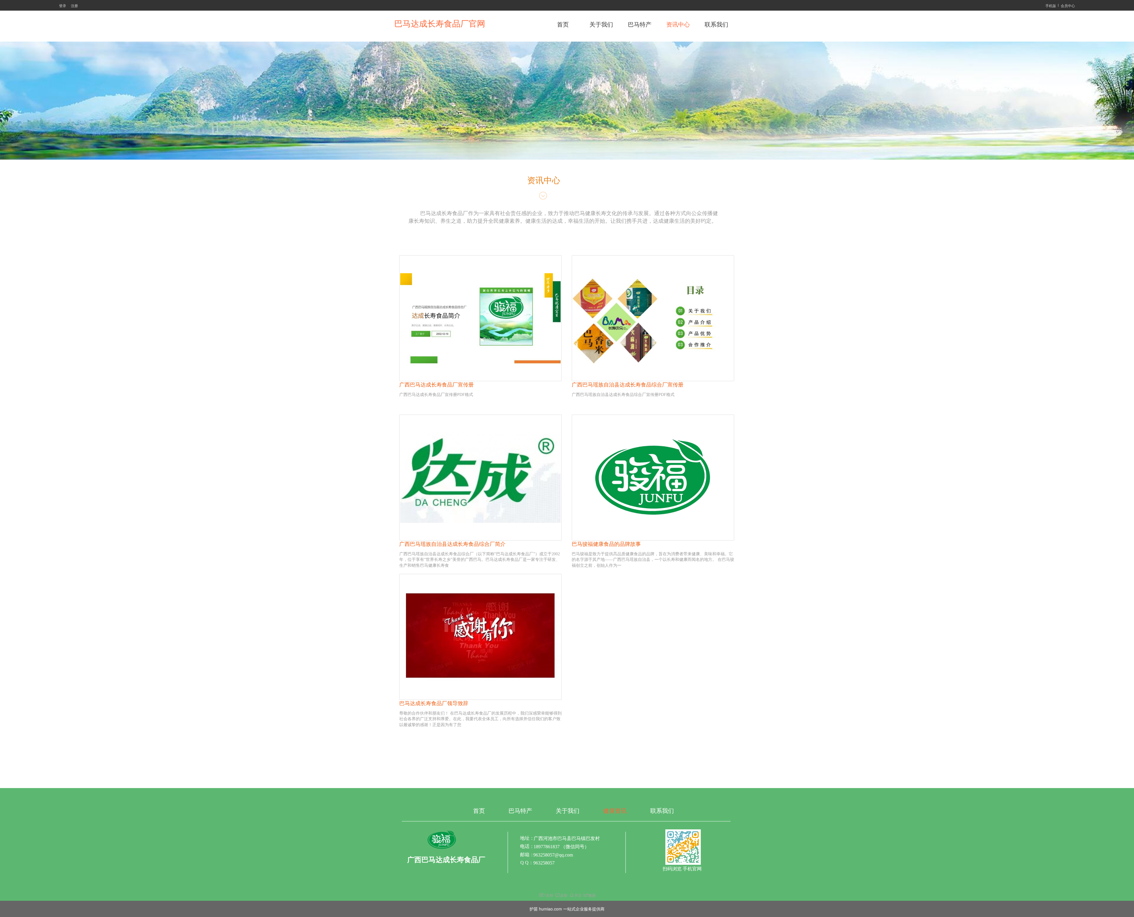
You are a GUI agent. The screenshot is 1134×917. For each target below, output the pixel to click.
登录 (62, 5)
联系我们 (716, 24)
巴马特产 (639, 24)
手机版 (1050, 5)
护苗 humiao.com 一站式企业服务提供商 (567, 909)
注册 (74, 5)
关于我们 (601, 24)
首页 (563, 24)
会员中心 (1068, 5)
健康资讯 (615, 811)
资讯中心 (678, 24)
